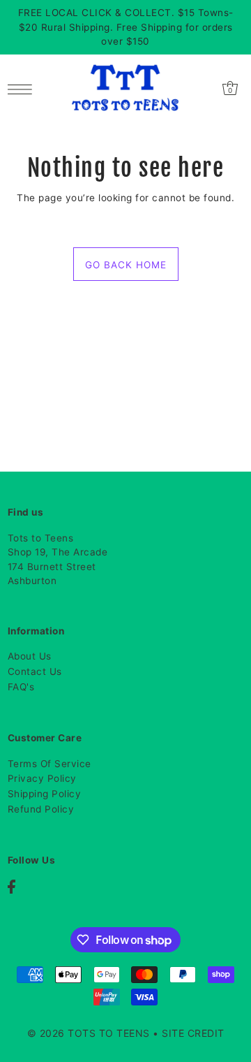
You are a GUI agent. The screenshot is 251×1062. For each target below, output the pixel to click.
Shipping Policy (45, 793)
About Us (30, 656)
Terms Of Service (49, 763)
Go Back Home (126, 264)
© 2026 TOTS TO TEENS (90, 1033)
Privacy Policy (42, 778)
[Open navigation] (23, 88)
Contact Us (35, 671)
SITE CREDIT (193, 1033)
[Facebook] (11, 886)
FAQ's (21, 686)
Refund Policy (41, 809)
